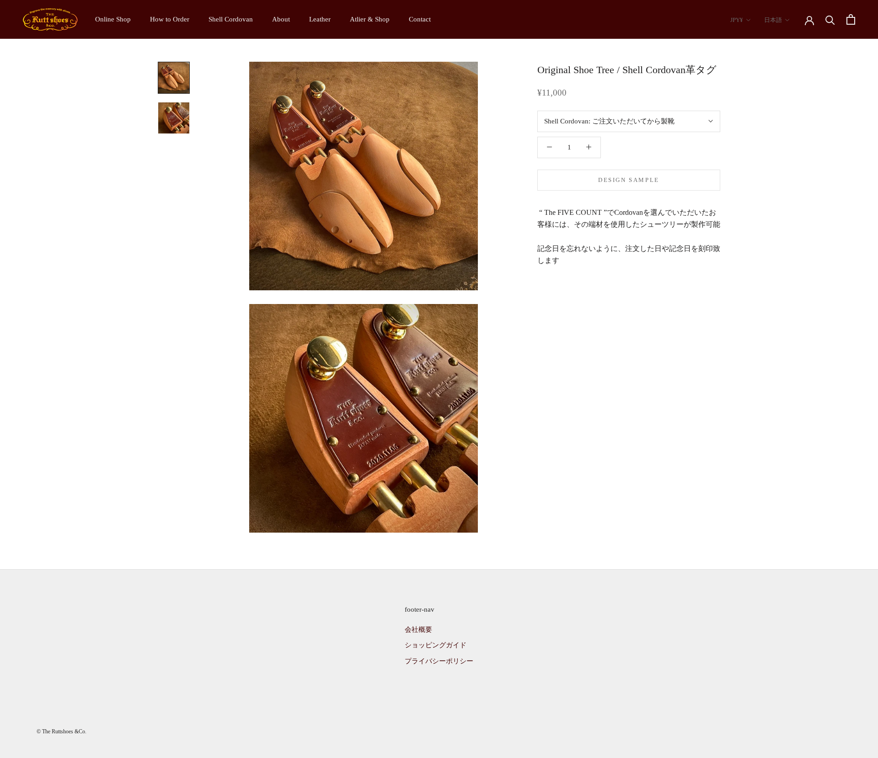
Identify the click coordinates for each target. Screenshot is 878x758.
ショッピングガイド (435, 645)
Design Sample (628, 179)
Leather (320, 19)
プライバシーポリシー (439, 661)
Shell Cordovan (231, 19)
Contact (420, 19)
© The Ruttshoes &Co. (61, 731)
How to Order (169, 19)
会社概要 (418, 629)
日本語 (773, 19)
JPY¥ (736, 19)
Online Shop (113, 19)
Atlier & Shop (370, 19)
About (281, 19)
